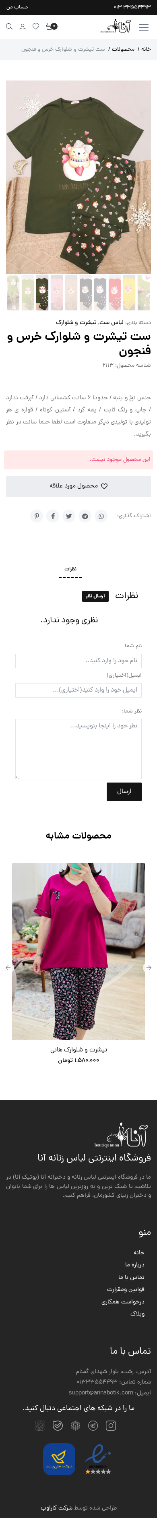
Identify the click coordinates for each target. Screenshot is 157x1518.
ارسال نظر (95, 596)
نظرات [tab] (70, 570)
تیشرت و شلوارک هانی (78, 1050)
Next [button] (149, 968)
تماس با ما (131, 1278)
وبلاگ (137, 1314)
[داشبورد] (22, 26)
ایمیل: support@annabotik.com (110, 1393)
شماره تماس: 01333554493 (113, 1382)
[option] (78, 967)
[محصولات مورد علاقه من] (36, 26)
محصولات (121, 49)
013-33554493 (132, 7)
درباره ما (135, 1265)
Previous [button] (8, 968)
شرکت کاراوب (56, 1508)
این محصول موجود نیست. (120, 460)
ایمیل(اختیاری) (124, 675)
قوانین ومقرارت (126, 1290)
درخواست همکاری (123, 1302)
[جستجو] (9, 26)
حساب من (17, 7)
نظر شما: (132, 711)
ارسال (124, 792)
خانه (144, 49)
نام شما (133, 646)
